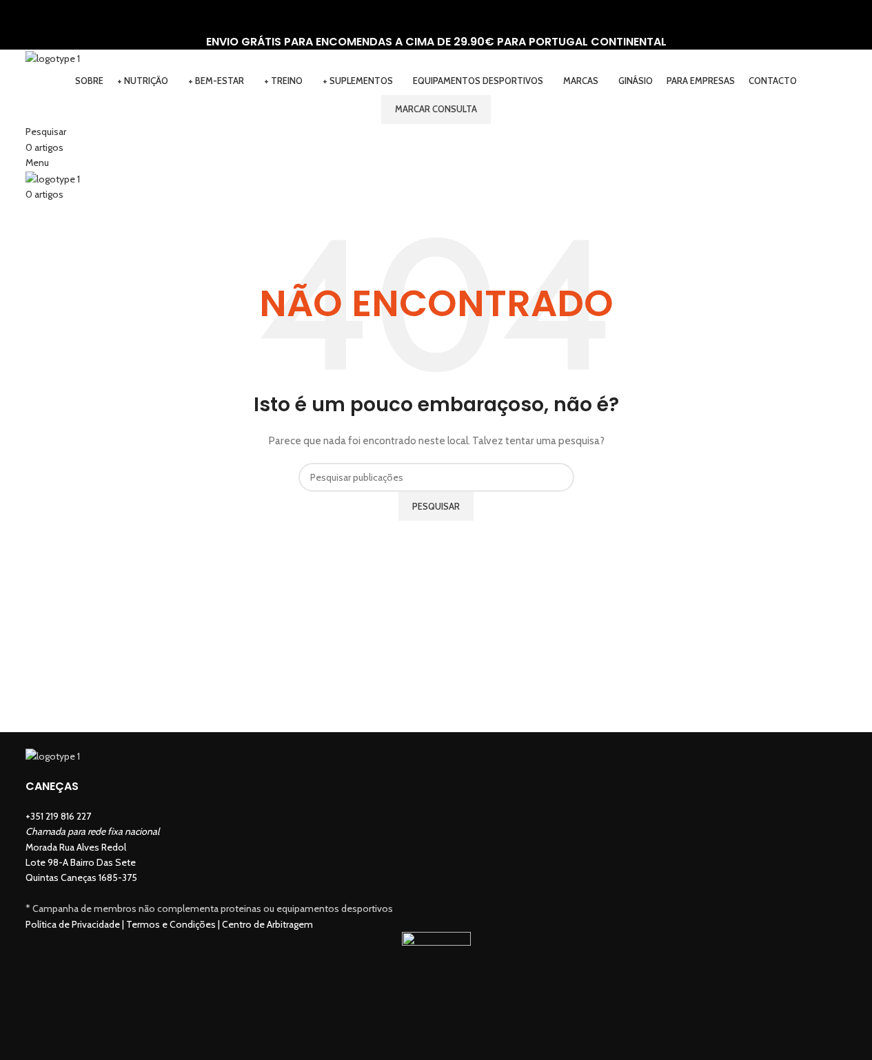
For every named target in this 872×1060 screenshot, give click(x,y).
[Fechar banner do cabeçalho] (17, 17)
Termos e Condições (171, 924)
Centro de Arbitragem (267, 924)
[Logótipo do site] (53, 57)
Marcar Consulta (436, 108)
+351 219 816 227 (58, 816)
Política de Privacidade (73, 924)
